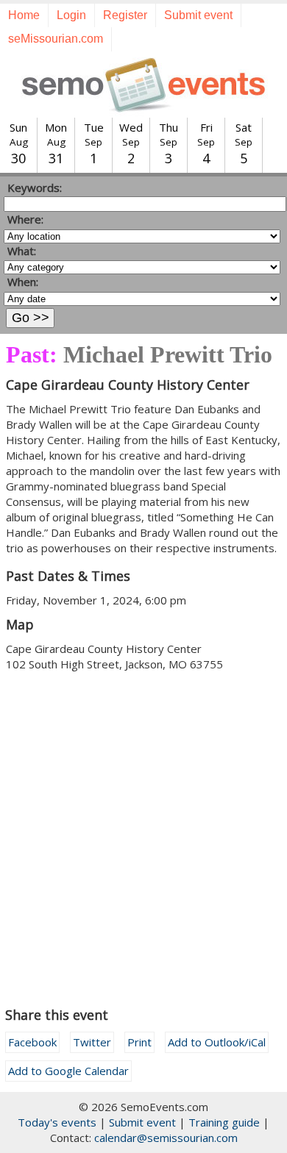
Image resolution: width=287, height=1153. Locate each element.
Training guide (224, 1122)
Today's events (57, 1122)
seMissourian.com (55, 38)
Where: (25, 219)
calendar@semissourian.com (166, 1137)
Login (71, 15)
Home (24, 15)
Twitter (92, 1042)
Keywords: (34, 187)
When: (22, 281)
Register (125, 15)
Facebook (32, 1042)
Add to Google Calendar (68, 1070)
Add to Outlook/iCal (217, 1042)
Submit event (198, 15)
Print (139, 1042)
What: (21, 250)
